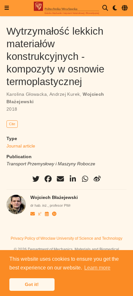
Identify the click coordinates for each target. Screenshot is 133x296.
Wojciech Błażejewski (54, 197)
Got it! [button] (32, 284)
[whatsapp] (85, 179)
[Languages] (125, 8)
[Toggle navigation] (7, 8)
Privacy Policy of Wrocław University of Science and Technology (66, 238)
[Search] (105, 8)
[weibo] (97, 179)
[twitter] (36, 179)
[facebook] (48, 179)
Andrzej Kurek (64, 94)
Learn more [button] (97, 267)
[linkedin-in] (72, 179)
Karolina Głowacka (26, 94)
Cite (12, 124)
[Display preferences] (115, 8)
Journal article (20, 145)
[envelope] (60, 179)
